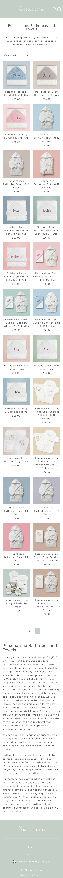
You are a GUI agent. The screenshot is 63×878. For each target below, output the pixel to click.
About (30, 854)
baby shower (18, 696)
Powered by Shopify (31, 875)
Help (30, 847)
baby (26, 660)
